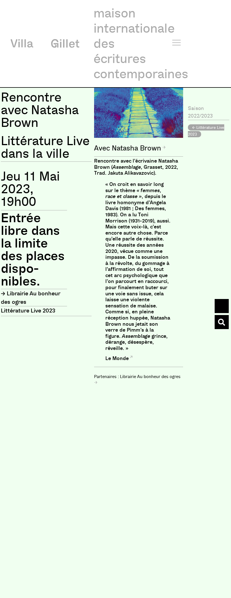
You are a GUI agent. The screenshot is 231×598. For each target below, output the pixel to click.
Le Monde (117, 358)
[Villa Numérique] (222, 322)
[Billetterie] (222, 306)
